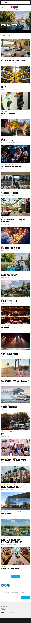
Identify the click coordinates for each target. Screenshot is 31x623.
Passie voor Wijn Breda (10, 568)
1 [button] (14, 31)
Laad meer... (15, 577)
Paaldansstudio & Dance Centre (14, 460)
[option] (15, 20)
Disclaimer (3, 608)
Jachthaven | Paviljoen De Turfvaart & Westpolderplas (13, 541)
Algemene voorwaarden (6, 606)
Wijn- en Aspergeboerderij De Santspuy (13, 220)
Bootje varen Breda (9, 274)
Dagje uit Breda (7, 140)
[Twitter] (5, 585)
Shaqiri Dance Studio (9, 354)
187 (11, 511)
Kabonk (4, 87)
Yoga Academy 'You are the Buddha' (15, 380)
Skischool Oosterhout (10, 193)
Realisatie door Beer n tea (6, 615)
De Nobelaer (6, 513)
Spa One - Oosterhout (9, 407)
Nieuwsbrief (4, 590)
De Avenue (5, 327)
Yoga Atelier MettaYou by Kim (13, 60)
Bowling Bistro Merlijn (10, 248)
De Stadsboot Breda (9, 301)
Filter (4, 35)
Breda (3, 609)
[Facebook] (2, 585)
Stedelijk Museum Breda (11, 487)
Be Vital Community (9, 113)
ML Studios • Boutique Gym (11, 166)
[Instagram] (8, 585)
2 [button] (16, 31)
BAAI (3, 433)
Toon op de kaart (25, 35)
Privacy (2, 605)
